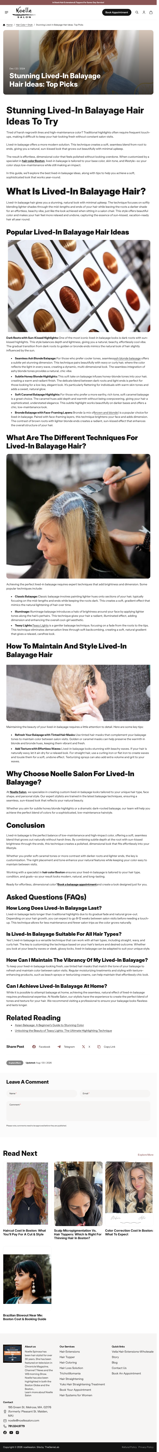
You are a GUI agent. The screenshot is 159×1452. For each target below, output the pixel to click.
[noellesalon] (24, 12)
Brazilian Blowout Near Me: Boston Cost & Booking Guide (24, 1317)
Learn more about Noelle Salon (39, 1394)
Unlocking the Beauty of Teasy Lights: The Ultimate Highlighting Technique (63, 1030)
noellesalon (29, 1447)
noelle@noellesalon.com (23, 1420)
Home (10, 24)
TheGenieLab (52, 1447)
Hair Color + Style (24, 24)
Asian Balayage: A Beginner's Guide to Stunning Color (49, 1025)
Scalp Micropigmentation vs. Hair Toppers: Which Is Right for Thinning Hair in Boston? (78, 1234)
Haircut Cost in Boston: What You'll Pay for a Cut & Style (24, 1232)
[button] (6, 12)
